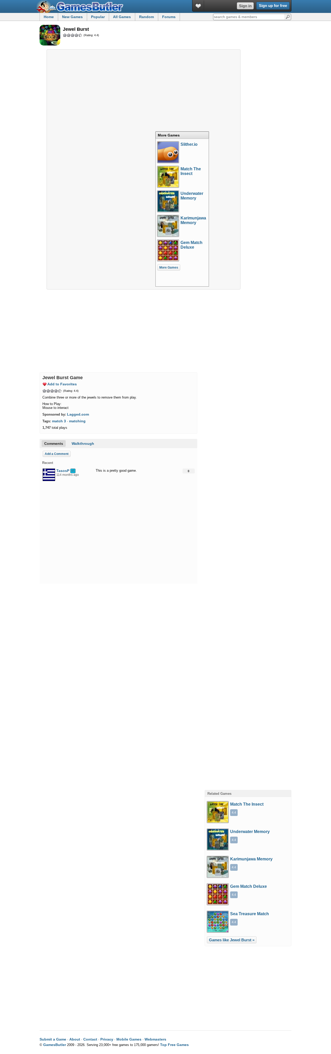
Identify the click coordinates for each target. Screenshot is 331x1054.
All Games (122, 17)
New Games (72, 17)
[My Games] (198, 6)
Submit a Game (53, 1039)
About (74, 1039)
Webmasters (155, 1039)
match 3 (59, 421)
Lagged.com (78, 414)
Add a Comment (57, 454)
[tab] (182, 135)
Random (146, 17)
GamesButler (81, 6)
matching (77, 421)
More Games (169, 135)
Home (49, 17)
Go (287, 16)
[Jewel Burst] (50, 35)
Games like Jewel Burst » (231, 940)
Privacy (106, 1039)
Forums (169, 17)
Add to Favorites (62, 384)
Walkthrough (83, 443)
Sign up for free (273, 5)
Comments (53, 443)
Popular (98, 17)
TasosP (62, 471)
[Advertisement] (143, 89)
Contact (90, 1039)
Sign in (245, 6)
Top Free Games (174, 1045)
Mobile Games (128, 1039)
